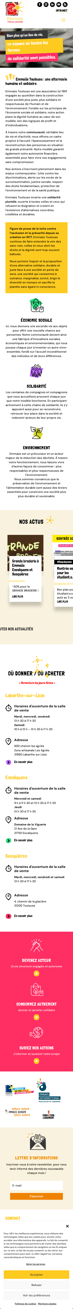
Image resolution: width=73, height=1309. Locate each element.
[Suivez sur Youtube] (58, 4)
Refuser (36, 1285)
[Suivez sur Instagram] (46, 4)
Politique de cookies (25, 1303)
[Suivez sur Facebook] (39, 4)
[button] (67, 1226)
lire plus (17, 596)
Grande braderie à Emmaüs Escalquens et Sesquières (25, 567)
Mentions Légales (47, 1303)
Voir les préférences (36, 1295)
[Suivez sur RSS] (65, 4)
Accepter (36, 1275)
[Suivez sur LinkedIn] (52, 4)
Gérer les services (35, 1264)
